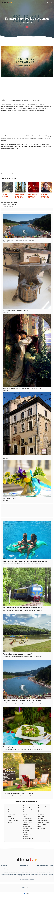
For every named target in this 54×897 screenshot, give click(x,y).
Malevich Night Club (43, 822)
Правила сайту (23, 865)
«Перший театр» (27, 820)
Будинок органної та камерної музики (28, 830)
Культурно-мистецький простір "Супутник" (43, 818)
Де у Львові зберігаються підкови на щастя (15, 310)
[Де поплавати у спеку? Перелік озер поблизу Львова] (27, 226)
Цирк (39, 826)
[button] (47, 2)
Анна (30, 22)
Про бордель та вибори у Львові (12, 457)
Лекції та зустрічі (13, 820)
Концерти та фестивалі (10, 202)
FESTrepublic (42, 824)
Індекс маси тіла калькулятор (27, 879)
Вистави (10, 812)
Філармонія (26, 826)
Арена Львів (41, 828)
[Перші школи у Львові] (27, 479)
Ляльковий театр (28, 838)
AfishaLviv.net (29, 887)
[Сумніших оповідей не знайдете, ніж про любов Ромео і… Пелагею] (27, 350)
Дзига (40, 810)
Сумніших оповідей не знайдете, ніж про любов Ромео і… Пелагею (22, 388)
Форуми (10, 822)
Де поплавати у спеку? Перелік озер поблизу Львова (18, 240)
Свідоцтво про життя (9, 204)
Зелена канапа (42, 808)
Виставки (11, 810)
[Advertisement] (27, 89)
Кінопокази (11, 814)
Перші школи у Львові (9, 498)
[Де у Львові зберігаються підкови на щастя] (27, 276)
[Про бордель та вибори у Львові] (27, 424)
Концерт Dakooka (8, 206)
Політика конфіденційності (45, 865)
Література (11, 818)
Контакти (4, 865)
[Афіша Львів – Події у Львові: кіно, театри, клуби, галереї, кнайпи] (6, 2)
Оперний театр (27, 806)
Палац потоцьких (43, 806)
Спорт (10, 816)
